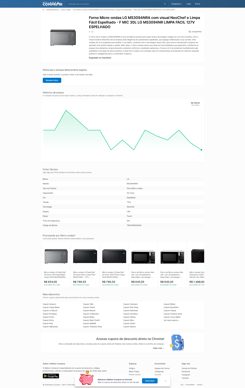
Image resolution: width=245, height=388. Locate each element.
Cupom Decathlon (171, 307)
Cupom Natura (129, 326)
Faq (181, 385)
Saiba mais (157, 348)
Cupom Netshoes (130, 310)
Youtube (185, 378)
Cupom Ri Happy (50, 314)
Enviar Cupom (135, 375)
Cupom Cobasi (170, 310)
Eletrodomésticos (53, 10)
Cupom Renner (89, 310)
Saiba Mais (150, 381)
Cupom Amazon (49, 304)
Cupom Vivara (89, 307)
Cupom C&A (88, 304)
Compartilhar (197, 32)
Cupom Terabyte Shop (92, 326)
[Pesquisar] (165, 4)
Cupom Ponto (48, 317)
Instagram (186, 375)
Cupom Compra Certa (173, 314)
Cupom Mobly (169, 304)
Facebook (186, 371)
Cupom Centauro (130, 304)
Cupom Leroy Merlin (172, 317)
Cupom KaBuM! (89, 323)
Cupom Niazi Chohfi (91, 320)
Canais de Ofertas (189, 368)
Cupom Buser (88, 317)
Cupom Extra (48, 320)
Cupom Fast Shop (130, 307)
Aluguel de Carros (162, 368)
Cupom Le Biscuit (50, 310)
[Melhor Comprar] (53, 4)
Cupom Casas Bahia (51, 307)
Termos (199, 385)
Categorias (159, 371)
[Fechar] (166, 381)
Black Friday (134, 371)
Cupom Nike (128, 320)
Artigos (132, 368)
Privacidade (190, 385)
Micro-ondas (66, 10)
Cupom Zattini (129, 323)
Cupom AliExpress (50, 326)
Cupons (158, 375)
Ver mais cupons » (171, 320)
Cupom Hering (129, 317)
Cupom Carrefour (130, 314)
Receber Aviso (52, 80)
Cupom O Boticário (91, 314)
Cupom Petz (48, 323)
